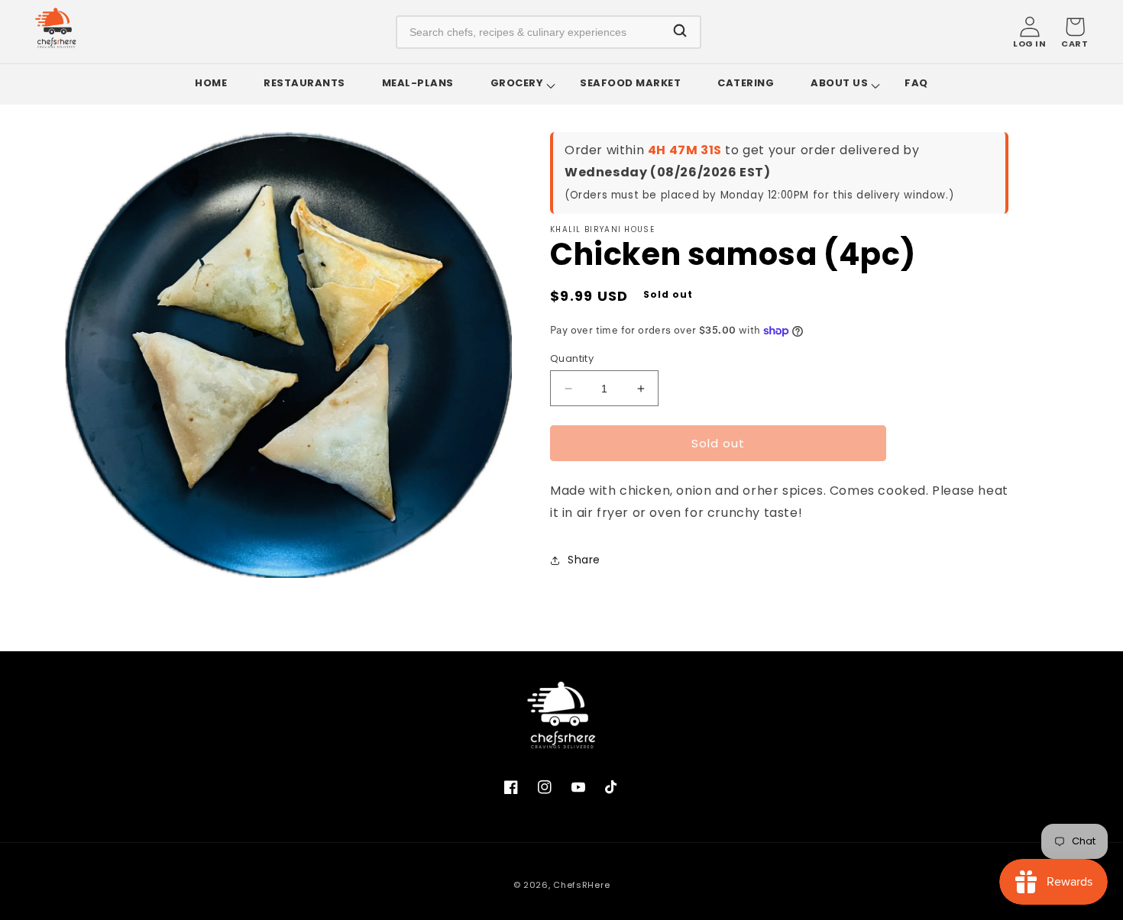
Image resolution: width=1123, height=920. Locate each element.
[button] (1074, 32)
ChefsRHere (581, 885)
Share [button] (584, 559)
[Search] (680, 32)
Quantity (572, 358)
